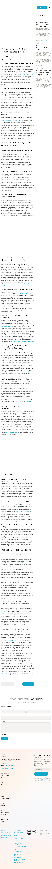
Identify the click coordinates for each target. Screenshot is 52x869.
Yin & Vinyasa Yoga (18, 864)
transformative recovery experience (9, 120)
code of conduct (9, 184)
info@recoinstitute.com (7, 768)
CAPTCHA (3, 734)
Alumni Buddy (4, 819)
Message (3, 721)
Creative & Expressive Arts (19, 837)
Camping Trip (4, 782)
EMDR (15, 841)
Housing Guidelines (6, 798)
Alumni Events (4, 784)
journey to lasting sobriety (11, 432)
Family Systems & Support (20, 846)
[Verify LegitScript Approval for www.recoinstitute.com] (28, 838)
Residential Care (4, 837)
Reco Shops (4, 796)
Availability (3, 801)
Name (2, 709)
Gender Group (17, 848)
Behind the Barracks (18, 832)
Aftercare (3, 830)
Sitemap (3, 805)
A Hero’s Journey (17, 830)
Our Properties (4, 794)
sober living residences (28, 74)
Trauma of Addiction (18, 862)
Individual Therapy (18, 849)
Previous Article (8, 684)
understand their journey (12, 640)
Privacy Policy (43, 779)
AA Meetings (12, 46)
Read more (44, 40)
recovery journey (5, 673)
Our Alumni (3, 821)
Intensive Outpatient (5, 833)
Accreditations (4, 817)
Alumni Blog (4, 777)
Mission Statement (5, 812)
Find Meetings (4, 787)
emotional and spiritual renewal (23, 293)
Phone (3, 715)
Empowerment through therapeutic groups (23, 341)
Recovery (17, 46)
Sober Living (3, 839)
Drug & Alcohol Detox (5, 832)
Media (2, 780)
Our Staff (3, 814)
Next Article (27, 684)
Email (27, 709)
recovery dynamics (5, 326)
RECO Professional (18, 857)
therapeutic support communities (22, 371)
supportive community (24, 562)
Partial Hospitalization (6, 835)
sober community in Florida (22, 511)
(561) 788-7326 (5, 763)
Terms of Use (47, 780)
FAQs (2, 803)
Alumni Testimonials (6, 775)
